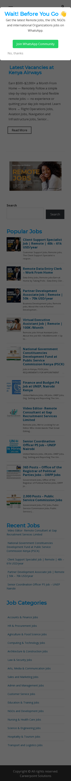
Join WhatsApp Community (35, 44)
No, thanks (15, 53)
